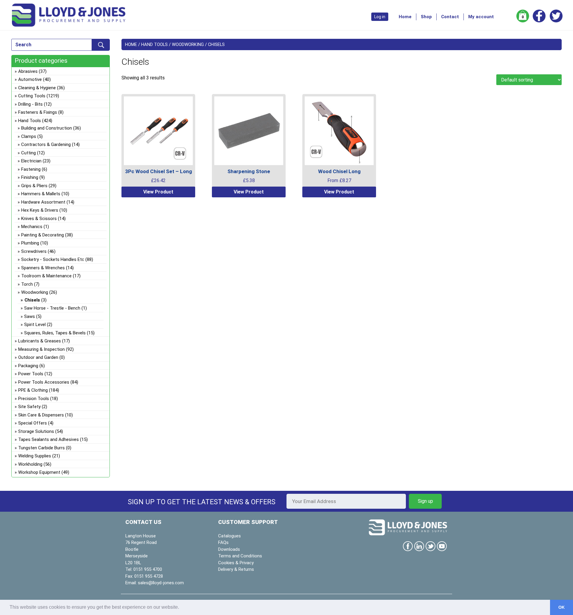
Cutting (28, 153)
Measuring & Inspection (41, 349)
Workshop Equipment (39, 472)
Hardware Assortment (43, 202)
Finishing (29, 177)
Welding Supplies (34, 456)
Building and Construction (46, 128)
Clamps (28, 136)
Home (405, 16)
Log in (379, 16)
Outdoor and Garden (38, 357)
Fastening (31, 169)
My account (481, 16)
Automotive (30, 79)
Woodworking (188, 44)
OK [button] (561, 607)
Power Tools (30, 373)
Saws (29, 316)
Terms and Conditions (240, 556)
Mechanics (31, 226)
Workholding (30, 464)
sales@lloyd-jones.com (161, 582)
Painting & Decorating (42, 235)
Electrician (31, 161)
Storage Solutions (36, 431)
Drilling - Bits (30, 104)
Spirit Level (35, 324)
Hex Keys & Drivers (39, 210)
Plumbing (30, 243)
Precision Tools (33, 398)
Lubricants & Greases (39, 341)
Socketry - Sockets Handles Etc (52, 259)
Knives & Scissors (39, 218)
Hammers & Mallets (40, 193)
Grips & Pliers (34, 185)
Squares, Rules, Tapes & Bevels (55, 333)
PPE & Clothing (33, 390)
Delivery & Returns (236, 569)
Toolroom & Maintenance (46, 276)
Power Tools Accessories (43, 382)
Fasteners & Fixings (37, 112)
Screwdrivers (34, 251)
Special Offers (32, 423)
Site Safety (29, 406)
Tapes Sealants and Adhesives (48, 439)
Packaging (28, 365)
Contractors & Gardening (46, 144)
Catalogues (229, 536)
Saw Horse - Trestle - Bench (52, 308)
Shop (426, 16)
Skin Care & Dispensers (41, 415)
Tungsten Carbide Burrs (41, 448)
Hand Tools (154, 44)
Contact (450, 16)
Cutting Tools (31, 96)
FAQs (223, 542)
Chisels (32, 300)
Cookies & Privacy (236, 562)
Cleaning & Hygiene (37, 87)
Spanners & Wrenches (43, 267)
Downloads (229, 549)
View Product (158, 192)
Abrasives (28, 71)
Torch (27, 284)
